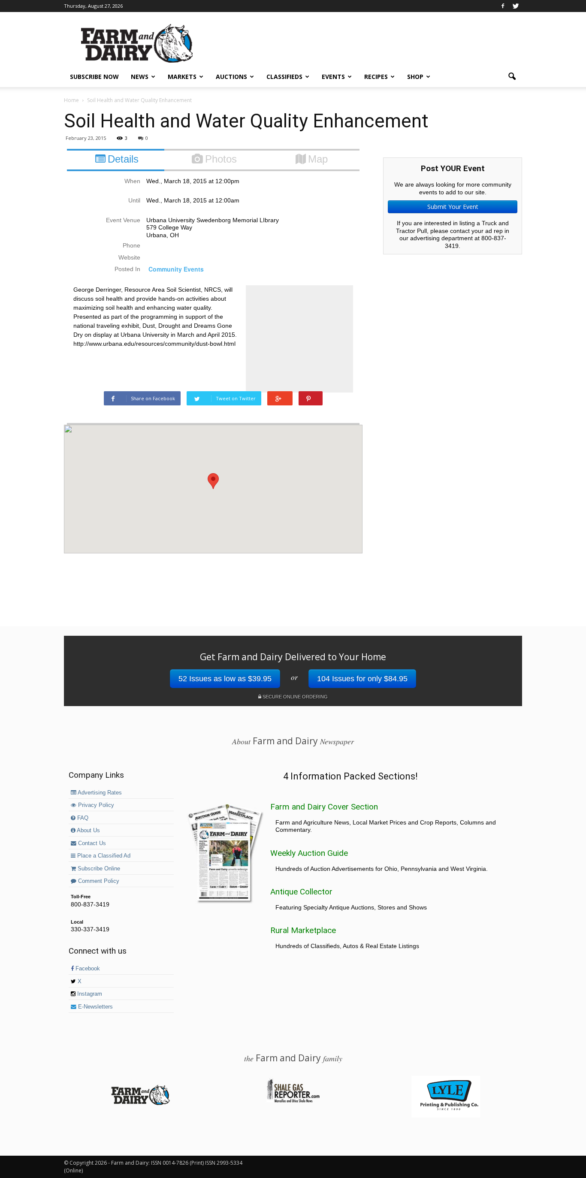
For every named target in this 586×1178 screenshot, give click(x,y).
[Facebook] (502, 6)
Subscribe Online (98, 869)
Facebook (87, 969)
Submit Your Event (452, 206)
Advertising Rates (99, 793)
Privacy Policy (95, 805)
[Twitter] (515, 6)
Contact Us (91, 843)
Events (333, 76)
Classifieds (284, 76)
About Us (88, 831)
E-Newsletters (94, 1007)
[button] (511, 76)
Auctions (231, 76)
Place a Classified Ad (103, 856)
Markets (182, 76)
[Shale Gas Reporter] (293, 1101)
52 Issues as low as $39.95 (225, 678)
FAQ (82, 818)
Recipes (376, 76)
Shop (415, 76)
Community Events (176, 269)
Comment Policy (97, 881)
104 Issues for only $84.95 (362, 678)
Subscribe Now (94, 76)
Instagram (89, 994)
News (139, 76)
